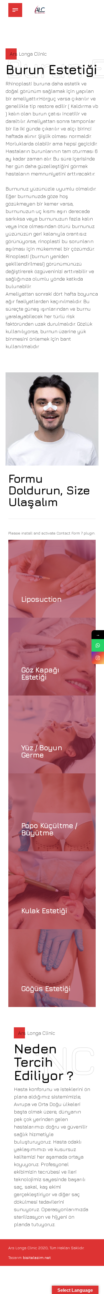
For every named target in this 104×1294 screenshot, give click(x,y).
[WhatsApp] (98, 645)
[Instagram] (98, 658)
